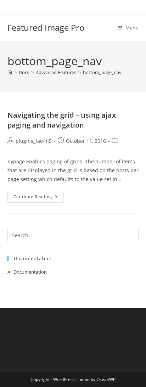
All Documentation (27, 272)
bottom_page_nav (102, 72)
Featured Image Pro (46, 27)
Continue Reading (38, 198)
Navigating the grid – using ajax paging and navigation (61, 120)
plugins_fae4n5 (34, 141)
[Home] (9, 72)
